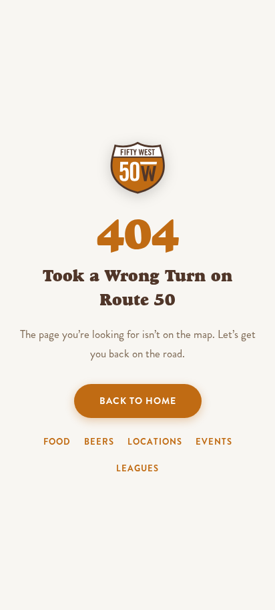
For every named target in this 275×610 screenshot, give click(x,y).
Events (214, 441)
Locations (154, 441)
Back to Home (137, 400)
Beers (99, 441)
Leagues (137, 468)
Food (57, 441)
